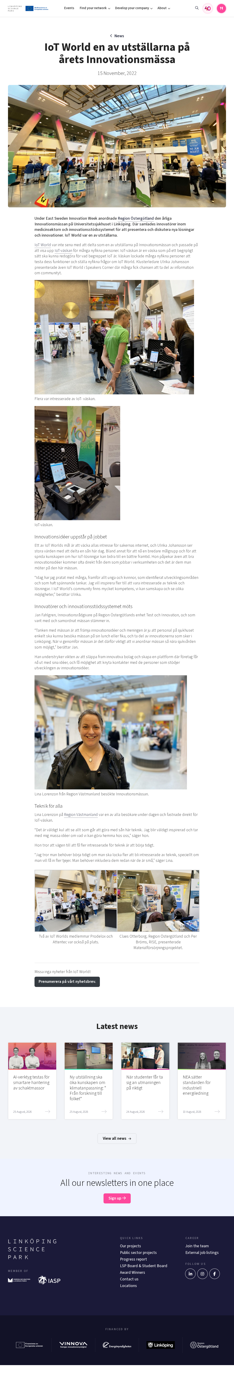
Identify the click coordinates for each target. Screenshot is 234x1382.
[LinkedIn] (190, 1274)
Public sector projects (138, 1252)
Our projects (130, 1246)
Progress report (133, 1259)
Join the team (197, 1246)
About (162, 8)
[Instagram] (202, 1274)
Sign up (115, 1198)
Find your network (93, 8)
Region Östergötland (136, 218)
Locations (128, 1286)
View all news (115, 1138)
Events (69, 8)
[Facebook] (215, 1274)
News (119, 36)
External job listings (202, 1252)
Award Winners (132, 1272)
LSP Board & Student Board (143, 1266)
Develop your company (132, 8)
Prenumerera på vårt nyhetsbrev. (67, 981)
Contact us (129, 1279)
